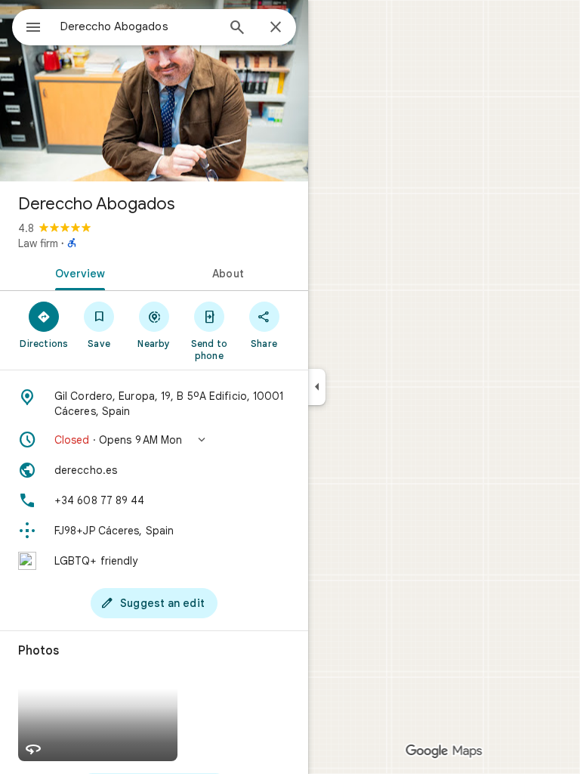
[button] (154, 440)
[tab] (77, 272)
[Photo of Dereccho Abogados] (154, 90)
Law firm (38, 243)
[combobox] (138, 26)
